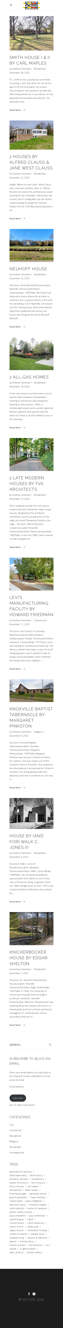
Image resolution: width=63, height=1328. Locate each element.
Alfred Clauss (36, 1175)
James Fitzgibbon (34, 1201)
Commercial (40, 620)
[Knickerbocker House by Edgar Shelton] (31, 928)
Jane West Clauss (18, 1205)
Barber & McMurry (19, 1183)
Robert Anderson (35, 1223)
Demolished (15, 1190)
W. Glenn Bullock (28, 1249)
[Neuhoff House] (31, 245)
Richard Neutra (17, 1223)
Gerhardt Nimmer (38, 1194)
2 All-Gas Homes (29, 377)
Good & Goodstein (18, 1197)
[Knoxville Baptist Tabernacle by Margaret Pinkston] (31, 690)
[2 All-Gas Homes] (31, 353)
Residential (39, 68)
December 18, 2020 (20, 386)
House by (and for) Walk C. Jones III (27, 841)
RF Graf (30, 1219)
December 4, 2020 (19, 856)
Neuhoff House (28, 268)
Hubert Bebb (16, 1201)
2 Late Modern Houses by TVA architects (27, 484)
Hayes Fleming (38, 1197)
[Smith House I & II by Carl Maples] (31, 33)
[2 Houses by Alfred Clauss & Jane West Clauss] (31, 135)
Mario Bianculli (17, 1208)
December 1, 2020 (19, 973)
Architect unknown (19, 1179)
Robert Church (16, 1227)
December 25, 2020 (20, 177)
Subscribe (18, 1098)
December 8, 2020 (19, 735)
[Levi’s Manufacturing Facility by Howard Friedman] (31, 574)
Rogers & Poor (17, 1230)
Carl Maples (33, 1186)
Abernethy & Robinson (21, 1172)
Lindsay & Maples (38, 1205)
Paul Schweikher (18, 1216)
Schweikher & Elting (37, 1230)
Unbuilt (13, 1249)
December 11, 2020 (20, 624)
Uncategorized (17, 1152)
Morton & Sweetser (37, 1208)
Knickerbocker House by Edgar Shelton (29, 958)
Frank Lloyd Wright (18, 1194)
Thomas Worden (17, 1245)
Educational (15, 1135)
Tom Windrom (35, 1245)
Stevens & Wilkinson (37, 1238)
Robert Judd (32, 1227)
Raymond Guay (17, 1219)
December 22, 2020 (20, 278)
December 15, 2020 (20, 498)
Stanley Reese (37, 1234)
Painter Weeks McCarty (21, 1212)
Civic (12, 1124)
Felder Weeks (31, 1190)
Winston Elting (34, 1252)
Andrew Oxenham (21, 68)
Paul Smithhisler (37, 1216)
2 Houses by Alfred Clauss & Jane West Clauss (31, 162)
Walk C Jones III (16, 1252)
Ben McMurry (38, 1183)
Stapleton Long (17, 1238)
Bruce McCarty (17, 1186)
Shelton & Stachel (18, 1234)
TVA (47, 1245)
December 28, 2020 (20, 72)
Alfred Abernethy (18, 1175)
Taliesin (13, 1241)
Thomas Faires (27, 1241)
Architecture (38, 1179)
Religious (38, 731)
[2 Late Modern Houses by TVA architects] (31, 454)
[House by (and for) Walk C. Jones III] (31, 813)
